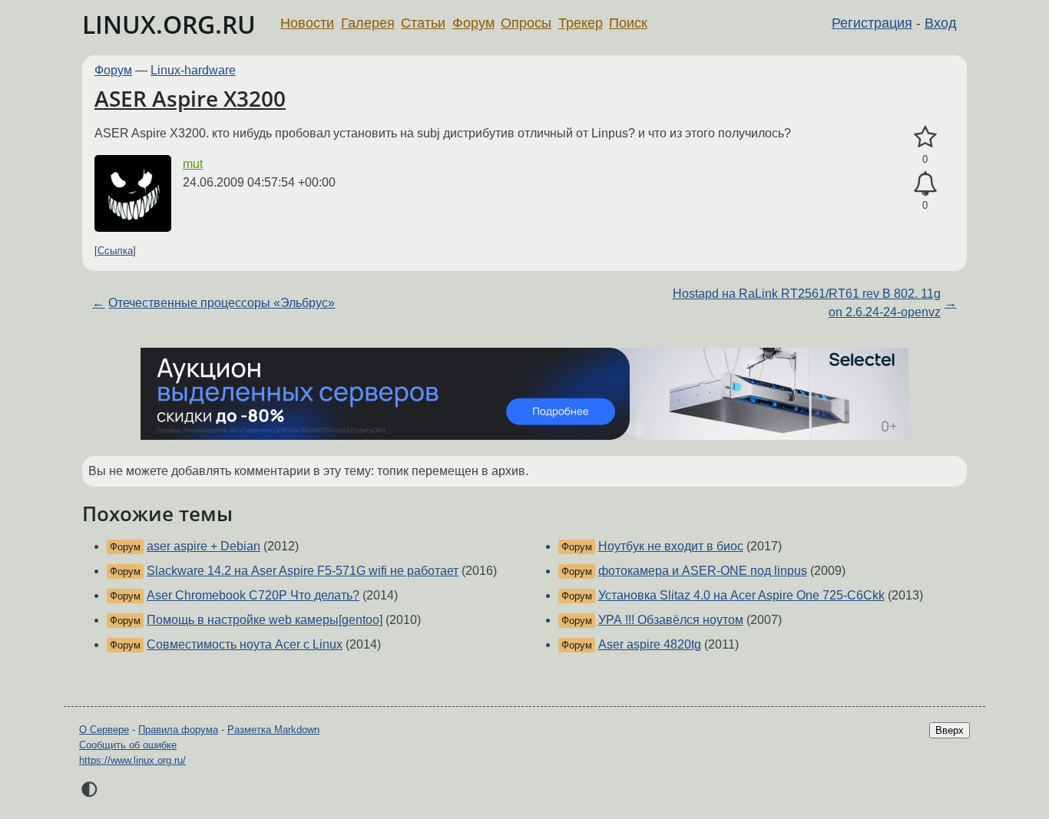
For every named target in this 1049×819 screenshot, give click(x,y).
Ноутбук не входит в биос (670, 546)
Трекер (580, 23)
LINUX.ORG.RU (169, 24)
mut (193, 163)
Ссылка (115, 250)
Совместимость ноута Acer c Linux (244, 644)
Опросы (526, 23)
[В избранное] (925, 137)
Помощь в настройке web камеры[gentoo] (264, 619)
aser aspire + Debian (203, 546)
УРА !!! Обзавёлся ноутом (670, 619)
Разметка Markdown (273, 729)
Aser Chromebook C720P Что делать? (253, 595)
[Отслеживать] (925, 184)
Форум (473, 23)
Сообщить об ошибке (128, 745)
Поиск (628, 23)
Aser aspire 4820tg (649, 644)
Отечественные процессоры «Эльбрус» (221, 302)
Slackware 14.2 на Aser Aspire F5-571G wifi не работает (302, 570)
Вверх (949, 730)
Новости (307, 23)
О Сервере (104, 729)
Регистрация (872, 23)
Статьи (423, 23)
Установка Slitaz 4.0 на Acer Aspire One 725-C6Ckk (741, 595)
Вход (941, 23)
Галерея (368, 23)
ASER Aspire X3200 (190, 98)
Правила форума (178, 729)
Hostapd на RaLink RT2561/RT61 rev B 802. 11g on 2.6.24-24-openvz (807, 303)
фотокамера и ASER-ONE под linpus (702, 570)
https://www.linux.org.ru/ (132, 760)
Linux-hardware (193, 70)
